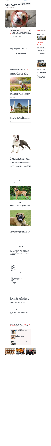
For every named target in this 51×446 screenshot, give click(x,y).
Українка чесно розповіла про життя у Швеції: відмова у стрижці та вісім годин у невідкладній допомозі (41, 50)
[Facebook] (38, 0)
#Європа (7, 346)
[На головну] (25, 0)
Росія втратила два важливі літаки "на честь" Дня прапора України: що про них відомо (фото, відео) (41, 61)
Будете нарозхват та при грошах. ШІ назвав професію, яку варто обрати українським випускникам (41, 77)
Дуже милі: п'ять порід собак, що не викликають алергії (22, 341)
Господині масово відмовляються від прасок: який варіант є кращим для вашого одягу (41, 69)
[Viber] (39, 0)
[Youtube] (41, 0)
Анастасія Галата (8, 7)
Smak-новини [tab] (41, 30)
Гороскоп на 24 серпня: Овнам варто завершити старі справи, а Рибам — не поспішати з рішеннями (41, 54)
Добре (28, 3)
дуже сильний (28, 69)
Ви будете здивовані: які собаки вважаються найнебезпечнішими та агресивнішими (22, 331)
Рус (45, 0)
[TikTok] (43, 0)
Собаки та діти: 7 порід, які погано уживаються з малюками (21, 336)
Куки (26, 3)
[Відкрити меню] (5, 0)
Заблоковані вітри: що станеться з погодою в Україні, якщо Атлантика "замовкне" (41, 73)
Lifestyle (17, 329)
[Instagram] (42, 0)
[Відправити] (12, 0)
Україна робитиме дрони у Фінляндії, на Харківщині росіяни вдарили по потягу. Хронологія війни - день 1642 (41, 43)
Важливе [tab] (44, 30)
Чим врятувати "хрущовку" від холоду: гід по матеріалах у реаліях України (41, 34)
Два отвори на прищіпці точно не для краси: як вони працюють (41, 47)
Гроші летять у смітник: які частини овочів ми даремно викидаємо (41, 57)
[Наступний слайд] (46, 2)
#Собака (10, 346)
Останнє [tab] (38, 30)
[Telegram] (40, 0)
